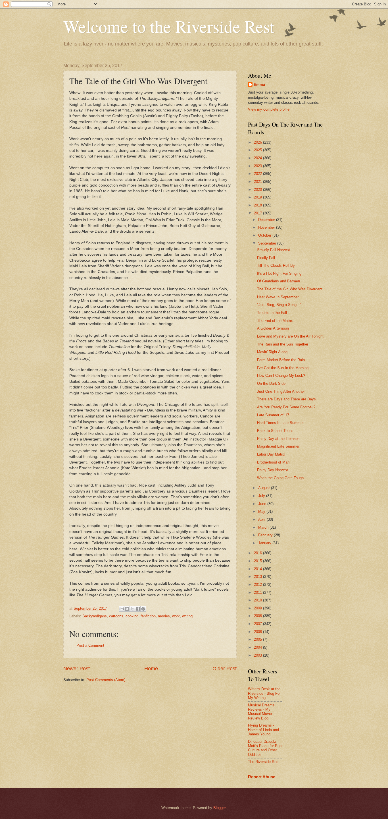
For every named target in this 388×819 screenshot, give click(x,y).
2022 (258, 173)
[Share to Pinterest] (143, 609)
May (262, 511)
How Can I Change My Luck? (281, 375)
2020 (258, 189)
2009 (258, 608)
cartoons (116, 616)
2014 (258, 569)
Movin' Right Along (272, 352)
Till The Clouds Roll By (276, 265)
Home (151, 668)
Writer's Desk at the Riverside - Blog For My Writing (264, 693)
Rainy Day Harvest (272, 470)
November (267, 227)
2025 (258, 150)
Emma (259, 84)
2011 (258, 592)
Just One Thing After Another (281, 391)
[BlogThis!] (127, 609)
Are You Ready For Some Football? (286, 407)
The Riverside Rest (263, 762)
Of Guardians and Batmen (278, 281)
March (264, 527)
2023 (258, 166)
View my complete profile (268, 109)
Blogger (219, 808)
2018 (258, 205)
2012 (258, 584)
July (262, 496)
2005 (258, 639)
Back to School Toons (275, 431)
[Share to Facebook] (138, 609)
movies (164, 616)
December (267, 220)
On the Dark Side (271, 383)
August (264, 488)
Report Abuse (261, 776)
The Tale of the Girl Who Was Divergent (289, 289)
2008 (258, 616)
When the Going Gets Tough (280, 478)
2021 (258, 181)
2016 (258, 553)
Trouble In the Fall (272, 313)
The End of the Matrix (275, 320)
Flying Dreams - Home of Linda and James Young (263, 729)
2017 (258, 213)
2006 (258, 632)
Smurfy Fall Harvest (273, 250)
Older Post (224, 668)
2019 (258, 197)
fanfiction (148, 616)
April (262, 519)
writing (187, 616)
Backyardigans (94, 616)
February (266, 535)
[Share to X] (132, 609)
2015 (258, 561)
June (262, 504)
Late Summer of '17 (273, 415)
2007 (258, 624)
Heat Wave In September (278, 297)
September (267, 243)
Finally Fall (266, 258)
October (265, 235)
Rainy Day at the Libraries (278, 439)
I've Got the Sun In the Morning (282, 368)
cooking (132, 616)
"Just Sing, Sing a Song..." (279, 305)
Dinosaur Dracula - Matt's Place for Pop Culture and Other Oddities (264, 748)
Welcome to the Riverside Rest (168, 26)
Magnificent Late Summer (278, 446)
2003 (258, 655)
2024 (258, 158)
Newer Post (76, 668)
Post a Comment (90, 645)
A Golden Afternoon (273, 328)
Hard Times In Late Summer (280, 423)
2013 (258, 576)
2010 (258, 600)
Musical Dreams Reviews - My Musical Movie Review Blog (261, 711)
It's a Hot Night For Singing (279, 273)
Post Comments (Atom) (105, 680)
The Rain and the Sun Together (282, 344)
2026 (258, 142)
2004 (258, 647)
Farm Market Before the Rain (281, 360)
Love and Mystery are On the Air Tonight (290, 336)
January (265, 543)
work (176, 616)
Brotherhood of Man (273, 462)
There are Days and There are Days (286, 399)
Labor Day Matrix (271, 454)
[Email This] (121, 609)
